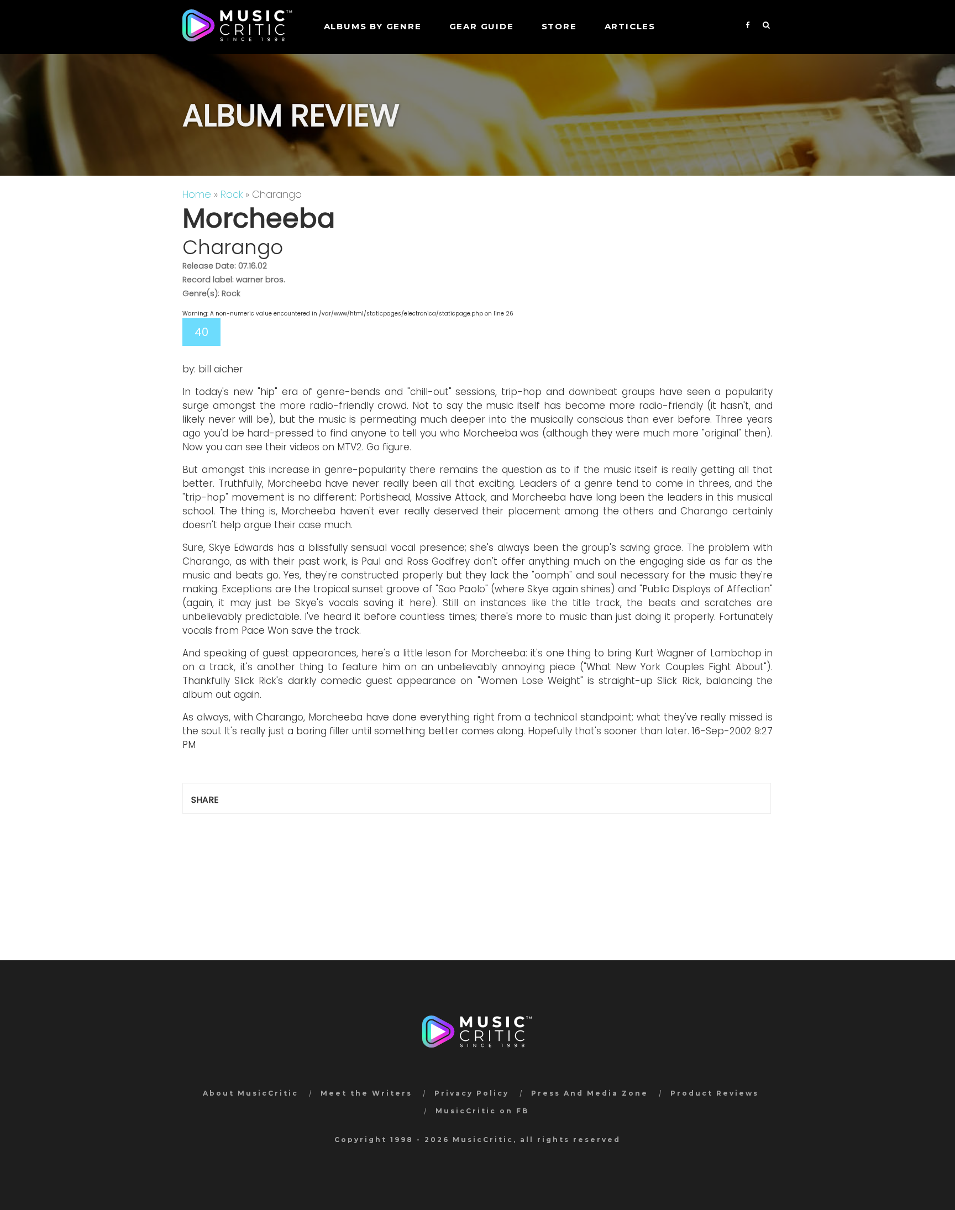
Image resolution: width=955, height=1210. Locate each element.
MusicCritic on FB (482, 1111)
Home (196, 194)
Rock (232, 194)
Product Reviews (714, 1093)
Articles (630, 26)
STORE (559, 26)
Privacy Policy (471, 1093)
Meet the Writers (366, 1093)
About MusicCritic (250, 1093)
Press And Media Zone (589, 1093)
